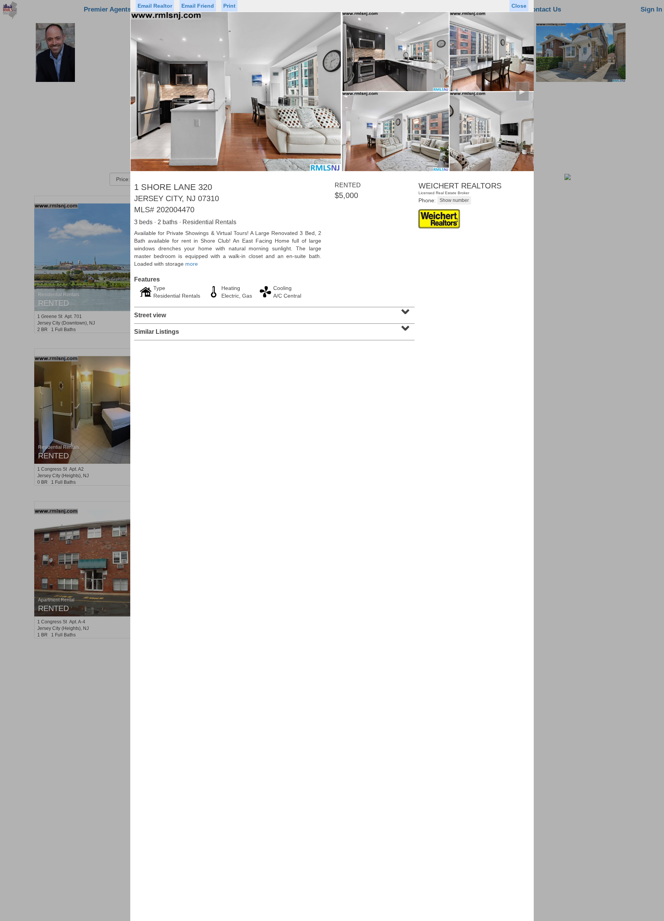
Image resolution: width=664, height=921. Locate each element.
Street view (273, 312)
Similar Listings (273, 329)
